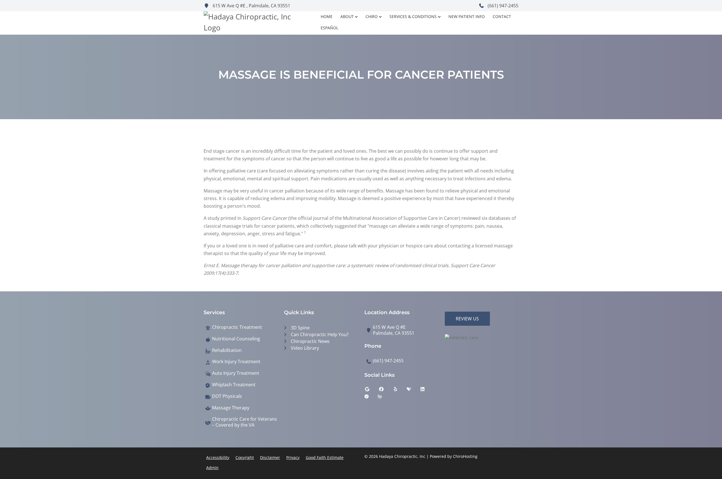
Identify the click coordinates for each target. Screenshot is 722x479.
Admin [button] (212, 467)
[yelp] (400, 390)
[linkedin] (427, 390)
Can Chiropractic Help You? (320, 334)
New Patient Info (466, 16)
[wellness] (383, 398)
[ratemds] (370, 398)
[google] (371, 390)
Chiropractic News (310, 341)
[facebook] (385, 390)
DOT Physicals (227, 396)
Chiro (372, 16)
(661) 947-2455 (502, 6)
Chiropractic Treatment (237, 327)
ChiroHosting (465, 456)
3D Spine (300, 328)
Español (329, 27)
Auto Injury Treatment (235, 373)
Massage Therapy (230, 408)
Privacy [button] (293, 457)
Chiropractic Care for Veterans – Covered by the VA (244, 422)
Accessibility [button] (217, 457)
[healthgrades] (413, 390)
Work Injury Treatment (236, 362)
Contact (502, 16)
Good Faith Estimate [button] (325, 457)
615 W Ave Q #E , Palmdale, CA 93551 (251, 6)
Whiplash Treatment (234, 385)
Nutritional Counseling (236, 339)
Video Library (305, 348)
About (347, 16)
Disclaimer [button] (270, 457)
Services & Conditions (413, 16)
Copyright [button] (244, 457)
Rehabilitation (227, 350)
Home (327, 16)
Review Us (467, 319)
